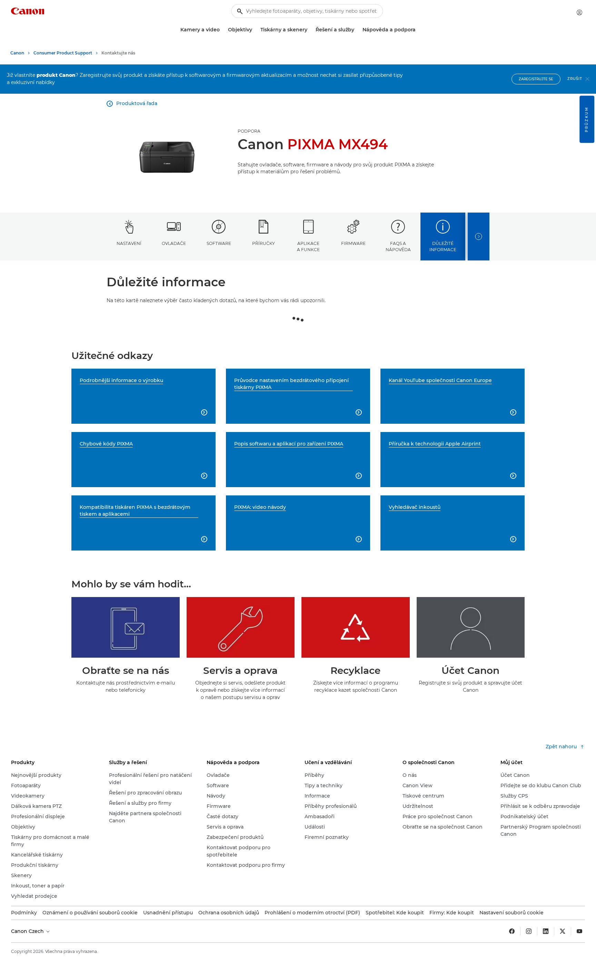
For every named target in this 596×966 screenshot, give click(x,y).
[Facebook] (512, 931)
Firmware (353, 243)
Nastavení (129, 243)
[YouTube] (579, 931)
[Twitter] (562, 931)
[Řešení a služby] (357, 29)
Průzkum (586, 119)
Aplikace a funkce (308, 246)
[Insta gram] (529, 931)
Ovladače (174, 243)
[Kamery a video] (222, 29)
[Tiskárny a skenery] (310, 29)
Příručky (263, 243)
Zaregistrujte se (536, 79)
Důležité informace (442, 246)
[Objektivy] (255, 29)
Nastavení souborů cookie (511, 913)
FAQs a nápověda (398, 246)
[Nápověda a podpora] (418, 29)
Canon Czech (28, 931)
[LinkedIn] (545, 931)
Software (219, 243)
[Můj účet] (579, 12)
